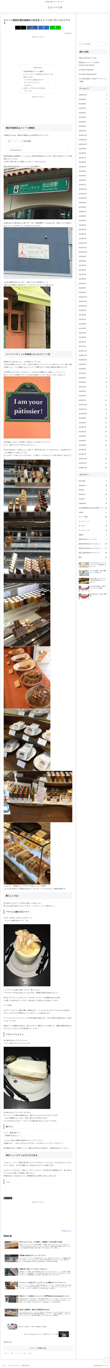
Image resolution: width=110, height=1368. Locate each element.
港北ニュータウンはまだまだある (34, 88)
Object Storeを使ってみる (88, 58)
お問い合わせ (25, 1365)
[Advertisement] (38, 50)
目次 (35, 67)
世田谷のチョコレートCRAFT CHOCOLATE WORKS (89, 64)
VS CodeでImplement (86, 70)
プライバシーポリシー (14, 1365)
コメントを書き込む (38, 1348)
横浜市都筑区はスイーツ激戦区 (34, 71)
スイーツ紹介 (9, 1198)
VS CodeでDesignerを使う (88, 74)
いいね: (29, 91)
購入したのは (28, 77)
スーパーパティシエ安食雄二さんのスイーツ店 (38, 74)
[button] (105, 44)
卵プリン (30, 85)
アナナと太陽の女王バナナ (35, 79)
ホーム (4, 1365)
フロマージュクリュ (33, 82)
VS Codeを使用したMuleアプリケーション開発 (93, 80)
